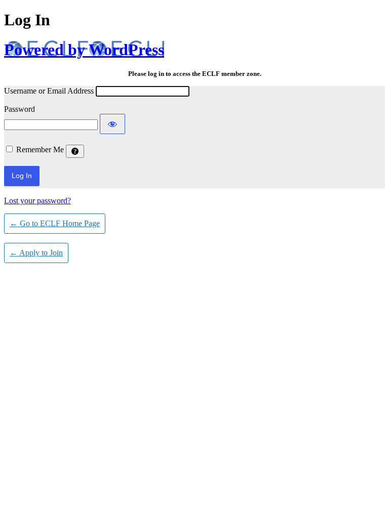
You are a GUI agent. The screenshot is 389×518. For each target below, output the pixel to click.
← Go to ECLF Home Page (55, 223)
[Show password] (112, 124)
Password (19, 109)
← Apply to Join (36, 252)
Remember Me (40, 149)
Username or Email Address (49, 91)
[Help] (75, 151)
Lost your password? (37, 200)
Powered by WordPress (84, 49)
